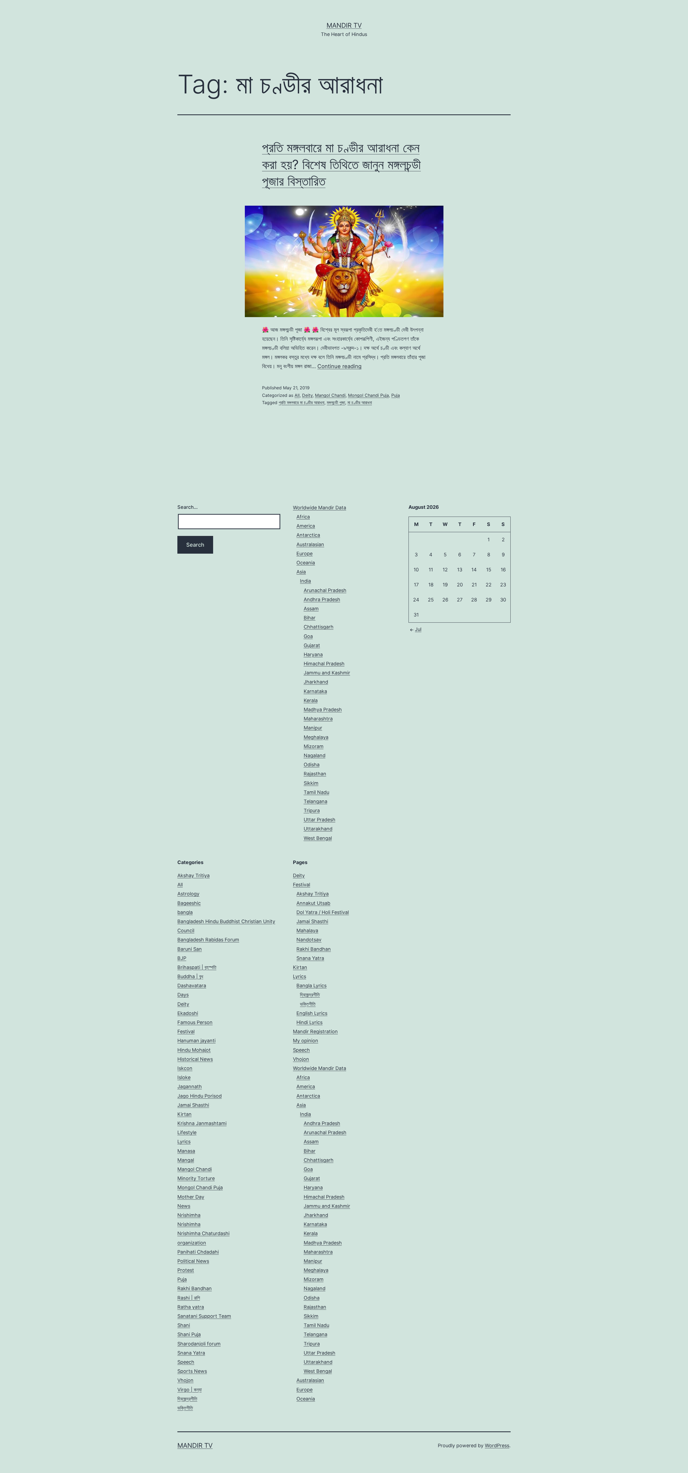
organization (191, 1243)
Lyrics (184, 1141)
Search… (187, 507)
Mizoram (314, 746)
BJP (181, 958)
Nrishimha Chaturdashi (203, 1233)
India (305, 581)
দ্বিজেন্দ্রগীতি (187, 1399)
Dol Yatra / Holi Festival (322, 912)
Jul (418, 629)
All (297, 395)
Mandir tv (344, 25)
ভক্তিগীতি (185, 1408)
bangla (185, 912)
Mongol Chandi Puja (368, 395)
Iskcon (184, 1068)
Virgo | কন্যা (189, 1389)
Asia (301, 572)
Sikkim (311, 783)
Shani (183, 1325)
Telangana (315, 801)
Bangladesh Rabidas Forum (208, 939)
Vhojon (185, 1380)
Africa (303, 517)
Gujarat (312, 645)
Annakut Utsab (313, 903)
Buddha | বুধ (190, 976)
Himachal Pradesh (324, 663)
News (183, 1206)
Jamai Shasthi (193, 1105)
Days (183, 994)
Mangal (185, 1160)
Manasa (186, 1151)
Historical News (195, 1059)
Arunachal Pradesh (325, 590)
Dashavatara (191, 985)
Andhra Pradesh (322, 599)
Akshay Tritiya (193, 875)
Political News (193, 1261)
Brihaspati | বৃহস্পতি (196, 967)
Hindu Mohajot (194, 1050)
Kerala (311, 700)
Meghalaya (316, 737)
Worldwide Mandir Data (319, 507)
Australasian (310, 544)
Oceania (305, 562)
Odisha (312, 764)
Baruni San (189, 949)
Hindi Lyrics (309, 1022)
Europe (304, 553)
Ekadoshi (187, 1013)
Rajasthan (315, 774)
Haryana (313, 654)
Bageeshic (189, 903)
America (305, 526)
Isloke (184, 1077)
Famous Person (195, 1022)
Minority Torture (196, 1178)
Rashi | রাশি (188, 1298)
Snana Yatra (191, 1353)
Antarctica (308, 535)
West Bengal (318, 838)
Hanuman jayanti (196, 1040)
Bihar (310, 618)
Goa (308, 636)
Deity (307, 395)
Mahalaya (307, 930)
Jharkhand (316, 682)
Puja (395, 395)
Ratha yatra (190, 1307)
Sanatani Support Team (204, 1316)
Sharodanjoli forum (199, 1344)
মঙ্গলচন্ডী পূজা (336, 402)
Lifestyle (186, 1132)
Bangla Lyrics (311, 985)
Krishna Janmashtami (202, 1123)
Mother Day (190, 1197)
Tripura (312, 810)
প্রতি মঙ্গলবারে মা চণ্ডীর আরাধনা (301, 402)
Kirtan (184, 1114)
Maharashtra (318, 718)
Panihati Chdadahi (198, 1252)
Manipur (313, 728)
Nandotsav (308, 939)
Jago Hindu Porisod (199, 1096)
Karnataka (315, 691)
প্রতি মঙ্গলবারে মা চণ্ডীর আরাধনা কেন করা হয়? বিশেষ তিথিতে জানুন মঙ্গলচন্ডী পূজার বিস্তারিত (341, 164)
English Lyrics (311, 1013)
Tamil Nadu (316, 792)
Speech (185, 1362)
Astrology (188, 894)
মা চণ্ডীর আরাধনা (359, 402)
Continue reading (339, 366)
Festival (186, 1031)
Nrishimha (188, 1215)
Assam (311, 608)
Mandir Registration (315, 1031)
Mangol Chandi (330, 395)
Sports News (192, 1371)
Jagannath (189, 1086)
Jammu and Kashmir (327, 673)
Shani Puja (189, 1334)
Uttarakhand (318, 829)
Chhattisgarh (319, 627)
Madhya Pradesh (323, 709)
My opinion (305, 1040)
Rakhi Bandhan (194, 1288)
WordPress (497, 1445)
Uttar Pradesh (319, 819)
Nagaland (314, 755)
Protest (185, 1270)
